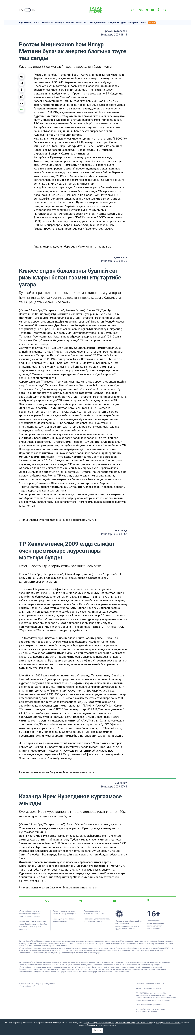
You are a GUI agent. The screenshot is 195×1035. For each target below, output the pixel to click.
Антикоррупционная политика (148, 988)
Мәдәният (113, 22)
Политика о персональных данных (150, 984)
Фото (37, 22)
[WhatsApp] (21, 96)
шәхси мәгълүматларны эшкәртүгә (99, 1022)
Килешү (97, 1030)
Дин (123, 22)
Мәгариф (132, 22)
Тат (34, 10)
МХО (152, 22)
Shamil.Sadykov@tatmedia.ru (147, 1011)
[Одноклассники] (21, 89)
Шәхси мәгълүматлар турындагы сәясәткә (133, 1022)
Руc (21, 10)
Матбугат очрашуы (53, 22)
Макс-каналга (87, 246)
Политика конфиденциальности (149, 1005)
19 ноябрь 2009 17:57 (114, 534)
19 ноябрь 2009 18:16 (114, 34)
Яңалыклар (25, 22)
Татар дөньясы (97, 22)
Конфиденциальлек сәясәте (168, 1022)
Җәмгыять (120, 257)
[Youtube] (152, 9)
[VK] (141, 10)
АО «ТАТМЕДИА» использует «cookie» (151, 993)
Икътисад (121, 530)
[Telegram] (146, 9)
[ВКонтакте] (21, 76)
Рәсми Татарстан (76, 22)
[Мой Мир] (21, 103)
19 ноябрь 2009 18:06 (114, 260)
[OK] (158, 10)
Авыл (143, 22)
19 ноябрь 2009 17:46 (114, 786)
